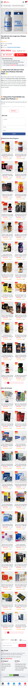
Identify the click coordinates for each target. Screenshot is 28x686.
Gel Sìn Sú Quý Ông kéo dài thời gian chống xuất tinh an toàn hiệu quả (7, 586)
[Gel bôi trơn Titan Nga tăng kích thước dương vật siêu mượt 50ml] (7, 416)
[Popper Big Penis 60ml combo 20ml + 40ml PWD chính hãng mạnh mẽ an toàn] (7, 167)
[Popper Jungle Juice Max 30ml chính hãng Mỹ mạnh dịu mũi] (7, 227)
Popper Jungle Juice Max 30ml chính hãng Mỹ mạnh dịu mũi (7, 236)
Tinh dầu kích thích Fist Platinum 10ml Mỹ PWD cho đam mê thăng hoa (7, 356)
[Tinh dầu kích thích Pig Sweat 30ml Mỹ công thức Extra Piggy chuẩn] (7, 287)
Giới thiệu (4, 668)
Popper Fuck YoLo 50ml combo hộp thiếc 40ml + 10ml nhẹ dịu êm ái (7, 195)
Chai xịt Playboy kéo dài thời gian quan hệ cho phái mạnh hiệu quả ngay (20, 566)
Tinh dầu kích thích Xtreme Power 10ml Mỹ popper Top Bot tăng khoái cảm (21, 216)
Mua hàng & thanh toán (20, 666)
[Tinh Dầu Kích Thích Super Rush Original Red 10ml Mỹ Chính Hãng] (20, 187)
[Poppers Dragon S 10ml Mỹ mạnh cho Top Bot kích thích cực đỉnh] (20, 247)
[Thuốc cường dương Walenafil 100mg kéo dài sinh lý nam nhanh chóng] (20, 537)
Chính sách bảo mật (6, 666)
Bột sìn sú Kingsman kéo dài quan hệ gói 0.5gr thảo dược (20, 605)
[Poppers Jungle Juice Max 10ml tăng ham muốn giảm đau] (20, 267)
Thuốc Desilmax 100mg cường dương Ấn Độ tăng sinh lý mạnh (7, 526)
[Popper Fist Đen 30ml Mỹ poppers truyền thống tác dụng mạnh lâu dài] (20, 348)
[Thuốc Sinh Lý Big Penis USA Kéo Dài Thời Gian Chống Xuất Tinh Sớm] (20, 577)
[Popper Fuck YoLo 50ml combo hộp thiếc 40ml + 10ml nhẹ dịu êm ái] (7, 187)
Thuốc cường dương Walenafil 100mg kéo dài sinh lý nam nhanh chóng (20, 546)
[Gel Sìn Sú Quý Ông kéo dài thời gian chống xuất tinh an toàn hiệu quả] (7, 577)
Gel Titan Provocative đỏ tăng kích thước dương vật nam (21, 425)
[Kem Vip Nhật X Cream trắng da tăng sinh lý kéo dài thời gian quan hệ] (7, 617)
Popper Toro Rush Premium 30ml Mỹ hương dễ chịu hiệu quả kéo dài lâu (7, 376)
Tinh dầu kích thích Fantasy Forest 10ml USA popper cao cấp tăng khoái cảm (20, 376)
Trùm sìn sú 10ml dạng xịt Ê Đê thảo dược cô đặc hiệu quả (21, 526)
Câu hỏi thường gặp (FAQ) (21, 668)
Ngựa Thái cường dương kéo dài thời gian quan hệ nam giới (21, 405)
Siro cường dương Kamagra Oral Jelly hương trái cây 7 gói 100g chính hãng (7, 405)
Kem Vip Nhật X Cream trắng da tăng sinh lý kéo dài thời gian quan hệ (7, 626)
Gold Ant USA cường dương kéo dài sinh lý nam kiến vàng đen (20, 505)
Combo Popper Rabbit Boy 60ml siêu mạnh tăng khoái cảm (7, 316)
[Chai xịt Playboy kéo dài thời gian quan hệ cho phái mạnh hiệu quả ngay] (20, 557)
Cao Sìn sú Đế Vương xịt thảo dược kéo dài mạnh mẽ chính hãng (7, 505)
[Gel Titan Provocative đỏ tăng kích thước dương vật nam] (20, 416)
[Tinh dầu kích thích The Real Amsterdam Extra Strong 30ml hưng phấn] (7, 267)
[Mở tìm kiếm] (23, 2)
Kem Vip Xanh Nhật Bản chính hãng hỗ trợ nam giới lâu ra (20, 626)
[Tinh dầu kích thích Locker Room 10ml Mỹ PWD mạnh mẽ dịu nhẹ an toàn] (20, 147)
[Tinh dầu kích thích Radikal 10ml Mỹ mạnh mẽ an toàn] (20, 167)
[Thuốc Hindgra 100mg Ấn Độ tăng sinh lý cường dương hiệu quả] (7, 437)
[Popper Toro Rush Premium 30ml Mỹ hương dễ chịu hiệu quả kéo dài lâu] (7, 368)
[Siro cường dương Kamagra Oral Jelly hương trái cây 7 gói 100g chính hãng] (7, 396)
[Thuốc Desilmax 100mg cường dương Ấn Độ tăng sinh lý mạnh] (7, 517)
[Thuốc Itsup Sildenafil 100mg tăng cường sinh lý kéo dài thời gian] (20, 437)
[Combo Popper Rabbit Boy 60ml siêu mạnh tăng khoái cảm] (7, 308)
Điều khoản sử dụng (6, 664)
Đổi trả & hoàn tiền (19, 669)
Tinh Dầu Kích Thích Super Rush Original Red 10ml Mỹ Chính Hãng (20, 195)
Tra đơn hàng (22, 645)
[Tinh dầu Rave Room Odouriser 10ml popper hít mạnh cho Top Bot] (7, 328)
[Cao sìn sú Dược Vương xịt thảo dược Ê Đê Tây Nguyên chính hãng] (7, 557)
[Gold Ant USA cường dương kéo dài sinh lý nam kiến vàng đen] (20, 497)
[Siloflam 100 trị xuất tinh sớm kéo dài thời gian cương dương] (7, 537)
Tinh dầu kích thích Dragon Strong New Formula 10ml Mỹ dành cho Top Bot (21, 336)
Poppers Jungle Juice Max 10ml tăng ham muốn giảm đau (20, 276)
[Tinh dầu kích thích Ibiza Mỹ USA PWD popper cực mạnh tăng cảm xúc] (20, 227)
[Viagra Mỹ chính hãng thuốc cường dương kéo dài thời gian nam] (20, 477)
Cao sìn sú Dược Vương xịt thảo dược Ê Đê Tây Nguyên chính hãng (7, 566)
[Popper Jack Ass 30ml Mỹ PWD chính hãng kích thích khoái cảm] (20, 308)
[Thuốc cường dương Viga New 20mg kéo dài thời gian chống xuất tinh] (20, 457)
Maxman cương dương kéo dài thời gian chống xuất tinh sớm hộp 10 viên (7, 465)
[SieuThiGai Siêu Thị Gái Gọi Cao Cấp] (7, 2)
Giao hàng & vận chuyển (20, 664)
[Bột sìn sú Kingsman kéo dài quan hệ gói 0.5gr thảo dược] (20, 597)
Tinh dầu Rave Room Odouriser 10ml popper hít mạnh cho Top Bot (7, 336)
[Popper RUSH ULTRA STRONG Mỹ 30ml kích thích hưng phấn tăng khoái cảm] (7, 247)
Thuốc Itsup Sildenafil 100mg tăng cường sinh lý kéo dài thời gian (20, 445)
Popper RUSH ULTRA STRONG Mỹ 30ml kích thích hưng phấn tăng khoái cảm (7, 256)
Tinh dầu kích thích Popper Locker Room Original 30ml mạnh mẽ (7, 216)
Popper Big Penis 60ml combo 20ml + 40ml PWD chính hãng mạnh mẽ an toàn (7, 175)
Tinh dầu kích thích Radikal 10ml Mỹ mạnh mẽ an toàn (21, 175)
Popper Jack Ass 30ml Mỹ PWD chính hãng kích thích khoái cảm (21, 316)
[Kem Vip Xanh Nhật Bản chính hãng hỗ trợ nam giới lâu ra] (20, 617)
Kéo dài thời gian (7, 388)
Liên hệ (3, 669)
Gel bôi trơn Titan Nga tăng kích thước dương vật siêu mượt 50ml (7, 425)
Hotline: (7, 658)
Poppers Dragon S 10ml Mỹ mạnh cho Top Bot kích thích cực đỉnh (20, 256)
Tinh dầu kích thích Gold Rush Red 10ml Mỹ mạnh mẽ (7, 155)
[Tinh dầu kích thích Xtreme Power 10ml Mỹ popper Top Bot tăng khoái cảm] (20, 207)
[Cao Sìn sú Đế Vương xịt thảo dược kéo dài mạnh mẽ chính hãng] (7, 497)
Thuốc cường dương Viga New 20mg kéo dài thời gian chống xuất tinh (21, 465)
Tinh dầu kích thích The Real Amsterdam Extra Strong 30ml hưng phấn (7, 276)
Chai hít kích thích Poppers (13, 47)
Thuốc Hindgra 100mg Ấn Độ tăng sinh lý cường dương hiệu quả (7, 445)
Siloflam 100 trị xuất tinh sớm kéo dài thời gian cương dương (7, 546)
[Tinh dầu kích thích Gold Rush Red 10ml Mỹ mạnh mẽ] (7, 147)
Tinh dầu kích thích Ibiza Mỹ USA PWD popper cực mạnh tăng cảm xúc (21, 236)
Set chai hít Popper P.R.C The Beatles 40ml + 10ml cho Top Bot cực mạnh (20, 296)
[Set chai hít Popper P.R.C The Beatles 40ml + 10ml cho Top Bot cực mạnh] (20, 287)
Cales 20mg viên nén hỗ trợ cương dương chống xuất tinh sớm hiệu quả (7, 606)
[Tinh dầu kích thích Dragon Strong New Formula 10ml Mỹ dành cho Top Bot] (20, 328)
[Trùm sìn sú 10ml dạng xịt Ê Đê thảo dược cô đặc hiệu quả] (20, 517)
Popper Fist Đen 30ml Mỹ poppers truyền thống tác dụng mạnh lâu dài (20, 356)
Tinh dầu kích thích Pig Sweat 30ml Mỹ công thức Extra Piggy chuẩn (7, 296)
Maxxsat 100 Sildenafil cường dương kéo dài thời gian (7, 485)
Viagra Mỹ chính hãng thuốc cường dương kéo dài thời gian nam (21, 485)
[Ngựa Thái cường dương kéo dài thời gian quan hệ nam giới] (20, 396)
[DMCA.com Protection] (14, 675)
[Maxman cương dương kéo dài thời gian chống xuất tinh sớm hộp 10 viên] (7, 457)
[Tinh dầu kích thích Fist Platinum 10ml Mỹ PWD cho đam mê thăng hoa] (7, 348)
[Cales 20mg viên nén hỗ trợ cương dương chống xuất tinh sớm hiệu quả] (7, 597)
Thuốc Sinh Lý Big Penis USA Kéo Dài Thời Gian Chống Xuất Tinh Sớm (21, 586)
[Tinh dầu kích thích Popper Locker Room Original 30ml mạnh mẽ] (7, 207)
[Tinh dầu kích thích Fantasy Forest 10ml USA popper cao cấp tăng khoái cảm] (20, 368)
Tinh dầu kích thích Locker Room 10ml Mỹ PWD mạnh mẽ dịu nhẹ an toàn (21, 155)
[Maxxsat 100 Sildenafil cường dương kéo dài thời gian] (7, 477)
